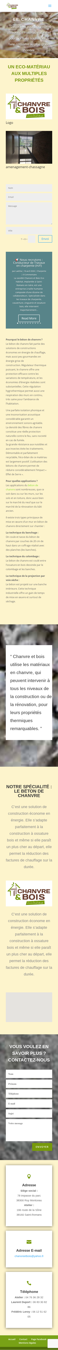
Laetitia (18, 271)
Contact (23, 1339)
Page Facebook (38, 1339)
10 (40, 323)
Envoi (45, 239)
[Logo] (29, 118)
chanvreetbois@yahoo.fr (29, 1256)
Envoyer (42, 1147)
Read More (29, 318)
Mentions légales (27, 1342)
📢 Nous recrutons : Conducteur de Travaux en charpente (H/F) (29, 263)
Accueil (11, 1339)
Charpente (41, 271)
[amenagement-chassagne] (29, 162)
